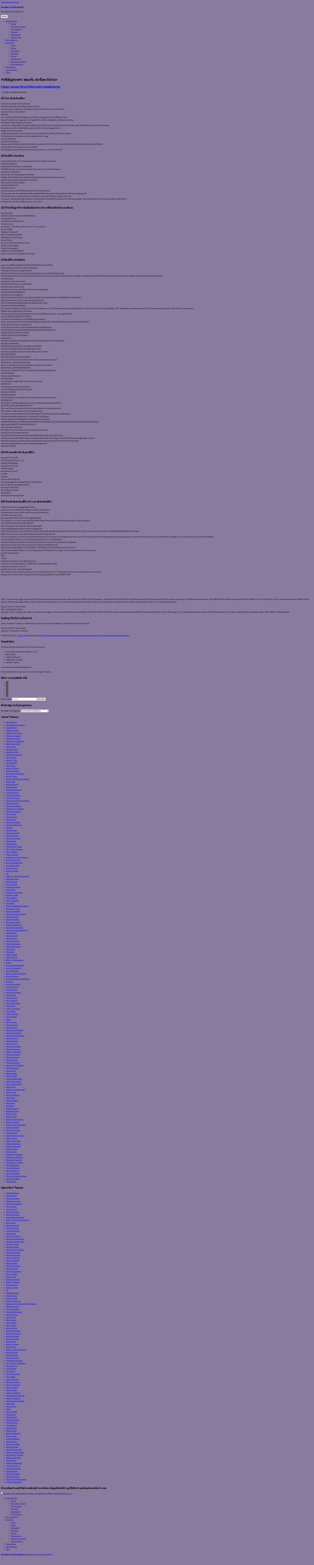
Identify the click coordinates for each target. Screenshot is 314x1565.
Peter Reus (10, 1098)
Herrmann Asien (13, 922)
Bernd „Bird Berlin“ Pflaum (17, 779)
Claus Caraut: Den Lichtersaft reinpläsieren (30, 87)
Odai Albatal (11, 1417)
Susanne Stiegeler (14, 1160)
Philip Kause (11, 1428)
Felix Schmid (11, 882)
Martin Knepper (13, 1049)
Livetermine (16, 29)
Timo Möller (11, 1460)
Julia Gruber (11, 1320)
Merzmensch (11, 1060)
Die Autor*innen (18, 26)
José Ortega (11, 1317)
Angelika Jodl (12, 749)
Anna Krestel (11, 1209)
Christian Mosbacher (15, 1239)
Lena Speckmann (13, 992)
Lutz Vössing (11, 1017)
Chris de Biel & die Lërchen (17, 801)
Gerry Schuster (12, 900)
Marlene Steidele (13, 1046)
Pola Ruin (10, 1106)
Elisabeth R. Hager (14, 846)
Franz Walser (12, 884)
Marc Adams (11, 1022)
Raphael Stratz (12, 1111)
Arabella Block (12, 768)
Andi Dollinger (12, 1193)
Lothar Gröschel (13, 1008)
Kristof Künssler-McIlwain (18, 979)
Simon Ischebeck (13, 1144)
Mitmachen (11, 67)
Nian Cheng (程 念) (14, 1084)
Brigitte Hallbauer (14, 790)
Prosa (13, 48)
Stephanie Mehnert (14, 1157)
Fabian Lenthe (12, 871)
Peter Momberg (13, 1095)
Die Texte (10, 43)
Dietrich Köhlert (13, 1266)
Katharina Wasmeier (15, 965)
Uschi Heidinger (13, 1168)
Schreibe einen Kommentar (97, 635)
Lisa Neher (10, 1006)
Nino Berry (11, 1087)
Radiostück (60, 635)
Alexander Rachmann (15, 725)
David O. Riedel (12, 1258)
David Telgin (11, 830)
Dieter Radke (11, 1263)
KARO (8, 963)
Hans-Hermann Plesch (16, 914)
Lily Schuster (11, 1000)
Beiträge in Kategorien (11, 711)
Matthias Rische (13, 1054)
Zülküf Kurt (11, 1181)
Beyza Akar (11, 1223)
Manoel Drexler (13, 1382)
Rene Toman (11, 1436)
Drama (14, 56)
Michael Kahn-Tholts (15, 1401)
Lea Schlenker (12, 987)
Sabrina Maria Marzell (16, 1125)
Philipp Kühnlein (13, 1433)
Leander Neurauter (14, 1360)
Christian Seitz (12, 1247)
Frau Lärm (10, 890)
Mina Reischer (12, 1068)
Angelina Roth (12, 752)
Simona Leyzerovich (15, 1452)
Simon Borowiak (13, 1141)
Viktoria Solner (12, 1476)
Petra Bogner (11, 1425)
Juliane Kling (11, 957)
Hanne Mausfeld (13, 911)
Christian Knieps (13, 806)
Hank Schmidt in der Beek (17, 906)
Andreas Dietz (12, 730)
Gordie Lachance (13, 1301)
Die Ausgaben (12, 40)
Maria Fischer (12, 1038)
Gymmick (10, 903)
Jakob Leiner (11, 938)
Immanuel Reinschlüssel (16, 930)
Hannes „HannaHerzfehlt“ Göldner (21, 1304)
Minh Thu (10, 1404)
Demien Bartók (12, 833)
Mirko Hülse (11, 1073)
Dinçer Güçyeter (13, 838)
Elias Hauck (11, 841)
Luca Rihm (10, 1011)
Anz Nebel (10, 765)
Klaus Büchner (12, 976)
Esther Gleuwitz (13, 860)
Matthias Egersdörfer (15, 1395)
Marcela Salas (12, 1025)
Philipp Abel (11, 1431)
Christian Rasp (12, 1244)
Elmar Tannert (12, 855)
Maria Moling (12, 1041)
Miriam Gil (11, 1071)
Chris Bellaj (11, 1233)
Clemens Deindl (13, 1252)
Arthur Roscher (13, 1212)
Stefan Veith (11, 1152)
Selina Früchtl (12, 1447)
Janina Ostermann (14, 1312)
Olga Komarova (12, 1420)
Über (8, 72)
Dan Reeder (11, 819)
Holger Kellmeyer (13, 925)
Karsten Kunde (12, 1336)
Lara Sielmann (12, 1358)
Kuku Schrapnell (13, 984)
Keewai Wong (12, 1352)
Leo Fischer (11, 995)
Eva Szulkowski (13, 865)
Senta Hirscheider (14, 1449)
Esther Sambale (13, 1279)
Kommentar (16, 59)
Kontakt (14, 32)
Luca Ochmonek (13, 1374)
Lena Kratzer (11, 990)
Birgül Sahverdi (12, 1225)
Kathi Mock (11, 1341)
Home (13, 24)
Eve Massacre (12, 868)
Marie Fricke (11, 1390)
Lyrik (13, 45)
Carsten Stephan (13, 795)
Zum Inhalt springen (10, 2)
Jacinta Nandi (12, 936)
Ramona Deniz (12, 1108)
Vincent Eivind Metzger (16, 1176)
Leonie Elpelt (12, 998)
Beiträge (41, 635)
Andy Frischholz (13, 744)
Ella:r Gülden (12, 852)
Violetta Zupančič (13, 1482)
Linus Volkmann (13, 1003)
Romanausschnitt (18, 62)
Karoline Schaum (13, 1333)
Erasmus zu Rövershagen (17, 857)
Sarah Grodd (11, 1133)
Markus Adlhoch (13, 1393)
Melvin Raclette (13, 1057)
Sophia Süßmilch (13, 1146)
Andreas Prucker (13, 738)
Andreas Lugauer (13, 736)
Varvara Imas (11, 1471)
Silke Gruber (11, 1138)
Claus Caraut (11, 817)
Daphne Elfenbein (14, 825)
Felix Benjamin (12, 879)
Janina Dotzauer (13, 944)
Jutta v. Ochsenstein (14, 960)
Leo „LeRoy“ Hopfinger (16, 1363)
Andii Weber (11, 728)
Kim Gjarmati (12, 1355)
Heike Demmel (12, 1306)
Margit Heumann (13, 1033)
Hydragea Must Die (14, 927)
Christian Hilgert (13, 1236)
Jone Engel (10, 949)
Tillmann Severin (13, 1458)
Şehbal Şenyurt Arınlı (15, 1135)
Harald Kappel (12, 917)
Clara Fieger (11, 814)
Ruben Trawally (13, 1122)
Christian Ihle (12, 803)
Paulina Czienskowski (15, 1090)
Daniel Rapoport (13, 822)
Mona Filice (11, 1406)
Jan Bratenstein (13, 941)
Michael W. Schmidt (14, 1065)
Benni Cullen (11, 776)
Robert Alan (11, 1117)
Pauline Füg (11, 1092)
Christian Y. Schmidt (15, 809)
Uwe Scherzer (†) (13, 1466)
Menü (4, 16)
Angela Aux (11, 746)
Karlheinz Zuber (13, 1331)
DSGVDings (16, 37)
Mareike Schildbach (14, 1030)
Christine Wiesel (13, 811)
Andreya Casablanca (15, 741)
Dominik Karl (12, 1269)
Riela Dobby (11, 1114)
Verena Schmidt (13, 1173)
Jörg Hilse (10, 952)
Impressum (16, 35)
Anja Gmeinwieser (14, 755)
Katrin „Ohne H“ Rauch (16, 973)
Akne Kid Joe (11, 722)
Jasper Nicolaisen (13, 946)
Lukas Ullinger (12, 1014)
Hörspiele (15, 51)
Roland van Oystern (14, 1119)
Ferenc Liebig (12, 1298)
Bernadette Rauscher (15, 1217)
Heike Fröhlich (12, 919)
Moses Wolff (11, 1076)
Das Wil (9, 828)
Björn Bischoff (12, 784)
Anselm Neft (11, 763)
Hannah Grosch (13, 909)
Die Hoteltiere (12, 836)
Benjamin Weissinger (15, 773)
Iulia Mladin (11, 933)
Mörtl (8, 1409)
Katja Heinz (11, 1347)
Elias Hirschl (11, 844)
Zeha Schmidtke (13, 1179)
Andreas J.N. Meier (14, 733)
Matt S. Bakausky (13, 1052)
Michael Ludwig (13, 1063)
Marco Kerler (11, 1027)
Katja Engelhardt (13, 968)
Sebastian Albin (13, 1444)
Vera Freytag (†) (13, 1171)
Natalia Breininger (14, 1079)
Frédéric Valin (12, 895)
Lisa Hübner (11, 1368)
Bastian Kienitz (12, 771)
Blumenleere (11, 787)
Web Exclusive (17, 64)
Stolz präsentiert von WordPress (38, 1554)
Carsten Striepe (13, 798)
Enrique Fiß (11, 1277)
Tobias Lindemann (14, 1463)
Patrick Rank (11, 1422)
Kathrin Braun (12, 1344)
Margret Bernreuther (15, 1035)
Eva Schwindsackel (14, 863)
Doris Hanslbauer (13, 1271)
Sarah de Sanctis (13, 1130)
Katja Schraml (12, 971)
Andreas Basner (13, 1198)
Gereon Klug (11, 898)
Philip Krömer (12, 1100)
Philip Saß (10, 1103)
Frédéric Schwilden (14, 892)
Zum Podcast (11, 70)
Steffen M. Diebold (14, 1154)
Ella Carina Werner (14, 849)
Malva (8, 1019)
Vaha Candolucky (13, 1468)
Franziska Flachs (13, 887)
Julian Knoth (11, 954)
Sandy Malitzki (12, 1439)
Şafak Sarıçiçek (12, 1127)
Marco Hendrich (13, 1385)
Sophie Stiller (12, 1149)
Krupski (9, 981)
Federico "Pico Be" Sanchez (17, 876)
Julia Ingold (11, 1325)
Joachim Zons (12, 1314)
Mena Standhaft (13, 1398)
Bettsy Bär (10, 782)
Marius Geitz (11, 1044)
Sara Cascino (11, 1441)
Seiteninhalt (11, 21)
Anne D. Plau (11, 760)
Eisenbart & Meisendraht (12, 7)
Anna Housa (11, 757)
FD (7, 873)
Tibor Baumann (12, 1165)
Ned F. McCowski (13, 1081)
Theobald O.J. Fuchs (14, 1162)
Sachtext (14, 53)
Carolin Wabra (12, 792)
